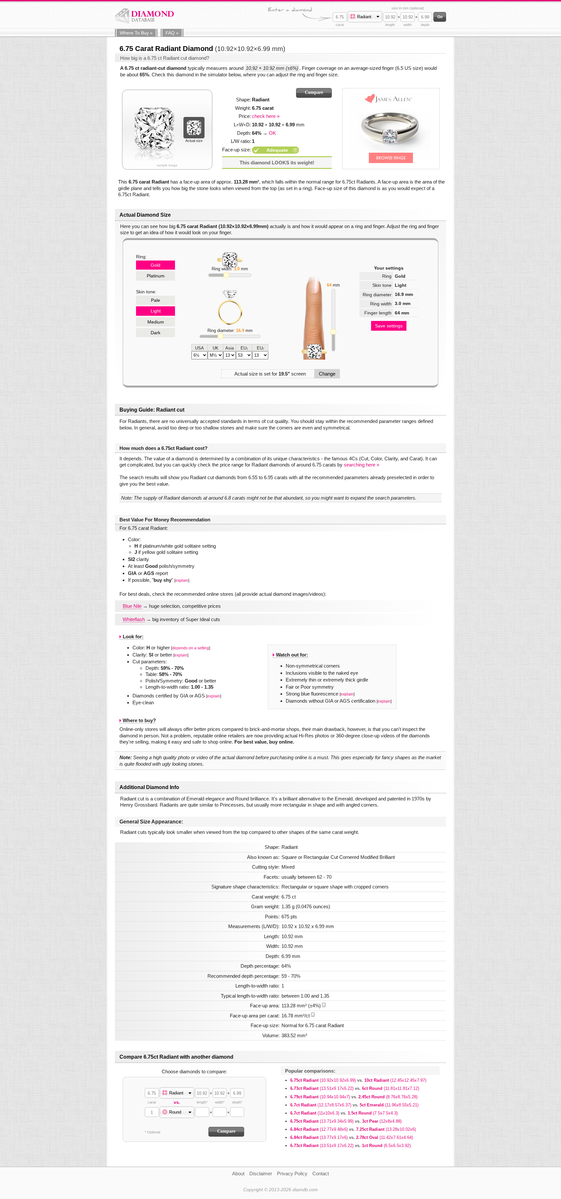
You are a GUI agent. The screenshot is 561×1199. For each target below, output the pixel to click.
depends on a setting (190, 648)
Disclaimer (260, 1173)
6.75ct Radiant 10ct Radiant (358, 1080)
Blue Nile (132, 606)
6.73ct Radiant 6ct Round (354, 1088)
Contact (320, 1173)
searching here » (361, 464)
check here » (266, 116)
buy (136, 32)
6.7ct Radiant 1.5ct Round (344, 1113)
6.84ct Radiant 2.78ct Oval (351, 1137)
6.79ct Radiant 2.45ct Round (354, 1096)
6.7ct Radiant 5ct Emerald (354, 1105)
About (238, 1173)
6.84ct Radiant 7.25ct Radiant (353, 1129)
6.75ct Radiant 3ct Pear (346, 1121)
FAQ (172, 32)
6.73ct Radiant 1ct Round (350, 1145)
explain (181, 580)
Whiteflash (134, 619)
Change (327, 373)
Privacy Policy (292, 1173)
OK (272, 133)
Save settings (389, 325)
